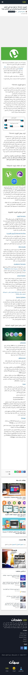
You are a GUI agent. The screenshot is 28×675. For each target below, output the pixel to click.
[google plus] (20, 472)
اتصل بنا (24, 641)
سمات (13, 655)
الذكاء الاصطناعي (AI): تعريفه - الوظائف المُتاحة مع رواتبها (11, 576)
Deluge (23, 418)
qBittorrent (22, 358)
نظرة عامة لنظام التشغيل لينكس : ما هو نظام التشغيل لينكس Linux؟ (14, 293)
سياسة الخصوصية (22, 637)
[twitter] (22, 472)
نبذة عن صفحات (23, 633)
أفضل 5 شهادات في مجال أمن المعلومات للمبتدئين (13, 597)
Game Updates (21, 297)
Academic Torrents (20, 264)
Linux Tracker (21, 276)
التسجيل (14, 544)
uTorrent (23, 343)
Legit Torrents (21, 216)
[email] (18, 472)
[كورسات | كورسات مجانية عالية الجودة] (14, 558)
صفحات (21, 655)
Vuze (24, 384)
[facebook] (25, 472)
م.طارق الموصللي (22, 12)
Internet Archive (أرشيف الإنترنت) (16, 234)
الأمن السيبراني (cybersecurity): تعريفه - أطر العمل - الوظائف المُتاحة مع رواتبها (11, 583)
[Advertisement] (14, 32)
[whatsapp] (15, 472)
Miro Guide (22, 247)
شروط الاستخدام (23, 635)
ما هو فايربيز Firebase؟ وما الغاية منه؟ (11, 589)
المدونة (24, 639)
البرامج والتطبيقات (11, 11)
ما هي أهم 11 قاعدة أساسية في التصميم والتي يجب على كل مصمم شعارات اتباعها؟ (12, 604)
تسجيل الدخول (20, 544)
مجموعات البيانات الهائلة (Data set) (15, 270)
